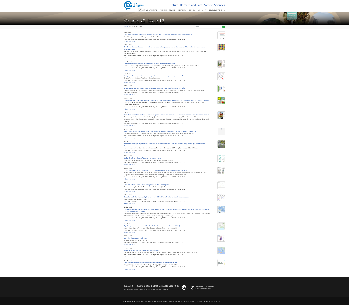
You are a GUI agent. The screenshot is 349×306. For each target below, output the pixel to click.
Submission (164, 10)
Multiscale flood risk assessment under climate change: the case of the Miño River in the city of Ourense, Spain (160, 131)
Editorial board (194, 10)
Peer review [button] (182, 10)
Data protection (215, 301)
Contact (199, 301)
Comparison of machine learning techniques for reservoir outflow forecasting (149, 63)
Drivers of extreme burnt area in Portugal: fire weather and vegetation (147, 185)
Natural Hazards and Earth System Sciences (197, 5)
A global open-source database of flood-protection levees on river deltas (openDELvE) (152, 226)
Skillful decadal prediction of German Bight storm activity (142, 158)
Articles (126, 26)
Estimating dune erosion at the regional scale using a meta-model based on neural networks (154, 88)
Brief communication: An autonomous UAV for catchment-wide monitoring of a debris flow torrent (156, 170)
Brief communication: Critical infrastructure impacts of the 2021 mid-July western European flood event (158, 35)
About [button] (204, 10)
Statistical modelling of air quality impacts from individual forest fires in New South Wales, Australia (156, 197)
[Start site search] (223, 27)
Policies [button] (172, 10)
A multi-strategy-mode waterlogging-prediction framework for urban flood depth (150, 262)
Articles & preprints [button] (150, 10)
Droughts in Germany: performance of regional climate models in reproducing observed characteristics (157, 76)
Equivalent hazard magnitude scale (135, 238)
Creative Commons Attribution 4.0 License (181, 301)
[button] (193, 26)
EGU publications (215, 10)
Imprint (206, 301)
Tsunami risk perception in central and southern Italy (141, 250)
